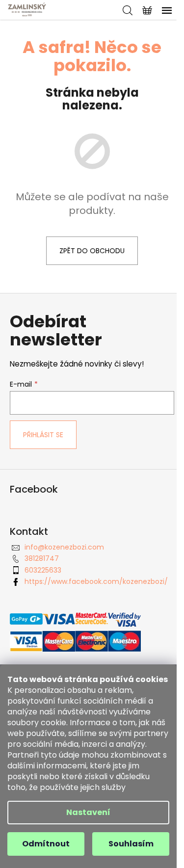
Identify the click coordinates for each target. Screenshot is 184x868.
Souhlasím (131, 843)
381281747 (42, 558)
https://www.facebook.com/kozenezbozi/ (96, 581)
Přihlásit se (43, 435)
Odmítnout (46, 843)
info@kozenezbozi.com (64, 547)
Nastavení (88, 812)
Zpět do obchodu (92, 251)
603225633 (43, 570)
